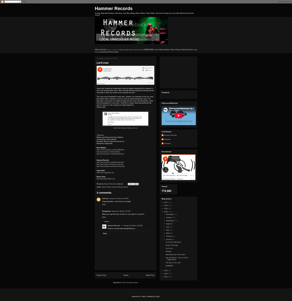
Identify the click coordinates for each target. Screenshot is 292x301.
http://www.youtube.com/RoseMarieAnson (110, 154)
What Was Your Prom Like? (175, 254)
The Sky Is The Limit (173, 263)
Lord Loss (169, 248)
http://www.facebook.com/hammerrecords (110, 162)
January (169, 239)
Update (116, 52)
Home (126, 275)
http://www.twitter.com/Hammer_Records (110, 164)
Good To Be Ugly (172, 245)
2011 (166, 277)
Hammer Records (114, 8)
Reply (104, 204)
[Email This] (129, 184)
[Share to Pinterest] (137, 184)
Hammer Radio (123, 49)
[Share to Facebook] (135, 184)
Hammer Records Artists (136, 49)
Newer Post (101, 275)
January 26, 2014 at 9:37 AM (120, 211)
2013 (166, 270)
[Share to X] (133, 184)
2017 (166, 202)
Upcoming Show (106, 52)
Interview (149, 49)
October (169, 217)
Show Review (187, 50)
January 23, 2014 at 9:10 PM (118, 198)
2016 (166, 205)
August (169, 224)
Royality (168, 251)
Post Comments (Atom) (130, 282)
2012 (166, 274)
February (169, 236)
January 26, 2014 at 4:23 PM (132, 225)
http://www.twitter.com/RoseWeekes (108, 152)
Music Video (170, 50)
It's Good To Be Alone (173, 242)
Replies (106, 221)
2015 (166, 208)
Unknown (105, 198)
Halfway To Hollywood (113, 49)
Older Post (150, 275)
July (167, 227)
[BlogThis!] (131, 184)
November (170, 214)
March (168, 233)
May (168, 230)
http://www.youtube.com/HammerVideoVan (111, 166)
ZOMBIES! (169, 266)
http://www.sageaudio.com (105, 172)
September (170, 221)
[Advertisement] (176, 71)
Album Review (101, 50)
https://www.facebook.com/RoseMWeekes (111, 150)
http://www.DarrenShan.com (106, 179)
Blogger (157, 296)
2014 (166, 212)
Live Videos (159, 50)
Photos (178, 50)
